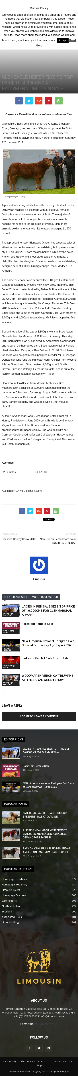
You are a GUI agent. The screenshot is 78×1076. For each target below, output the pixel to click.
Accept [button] (62, 40)
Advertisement (27, 1061)
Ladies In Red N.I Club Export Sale (45, 658)
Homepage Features (8, 614)
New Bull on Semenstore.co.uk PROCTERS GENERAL (58, 540)
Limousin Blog (10, 922)
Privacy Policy (9, 1061)
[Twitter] (39, 1048)
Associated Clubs (12, 917)
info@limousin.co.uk (46, 1024)
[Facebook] (29, 1048)
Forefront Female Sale (37, 624)
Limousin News (11, 890)
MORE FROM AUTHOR (45, 597)
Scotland (7, 911)
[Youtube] (48, 1048)
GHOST (45, 1071)
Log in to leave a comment (39, 716)
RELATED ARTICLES (16, 597)
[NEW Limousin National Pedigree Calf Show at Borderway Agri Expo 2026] (11, 645)
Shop (39, 1065)
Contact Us (44, 1061)
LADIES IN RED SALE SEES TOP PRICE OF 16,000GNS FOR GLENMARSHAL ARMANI (48, 611)
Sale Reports (9, 900)
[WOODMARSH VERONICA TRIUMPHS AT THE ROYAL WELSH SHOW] (11, 680)
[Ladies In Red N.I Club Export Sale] (11, 662)
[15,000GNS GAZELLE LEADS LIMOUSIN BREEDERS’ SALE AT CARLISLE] (11, 817)
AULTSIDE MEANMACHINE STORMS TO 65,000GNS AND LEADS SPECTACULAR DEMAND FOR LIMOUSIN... (45, 834)
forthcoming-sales (9, 631)
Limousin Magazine (63, 1061)
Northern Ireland (11, 906)
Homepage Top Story (14, 884)
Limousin (39, 579)
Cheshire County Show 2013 (19, 539)
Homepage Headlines (14, 879)
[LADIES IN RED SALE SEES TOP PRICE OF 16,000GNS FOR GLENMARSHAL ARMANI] (11, 610)
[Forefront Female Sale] (11, 628)
